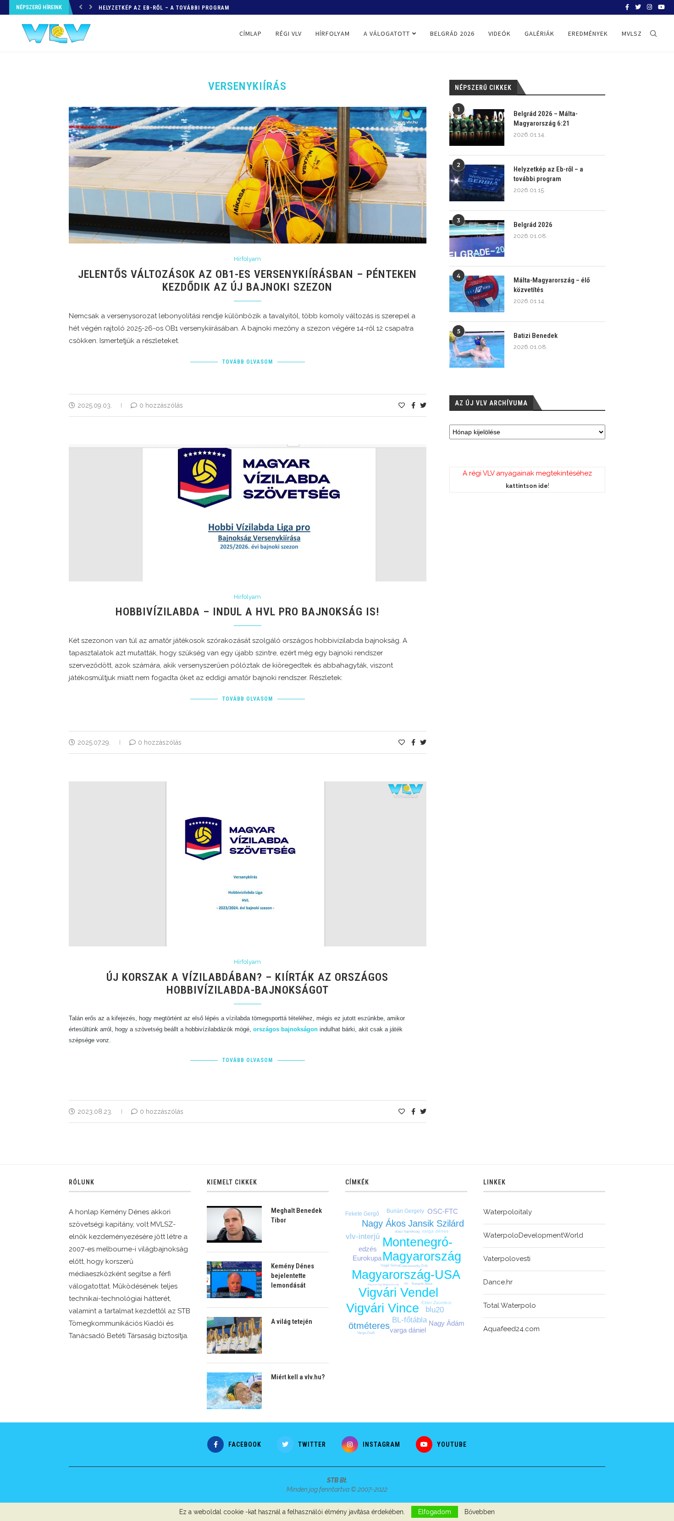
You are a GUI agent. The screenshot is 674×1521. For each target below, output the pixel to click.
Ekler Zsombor (436, 1302)
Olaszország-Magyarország (383, 1284)
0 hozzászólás (161, 405)
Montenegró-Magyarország (421, 1249)
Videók (499, 33)
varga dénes (435, 1230)
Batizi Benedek (536, 336)
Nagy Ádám (446, 1323)
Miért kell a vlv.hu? (298, 1377)
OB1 (406, 1283)
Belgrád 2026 (452, 33)
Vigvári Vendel (398, 1293)
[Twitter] (638, 7)
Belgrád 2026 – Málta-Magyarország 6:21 (546, 118)
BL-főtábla (409, 1320)
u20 (437, 1309)
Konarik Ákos (422, 1284)
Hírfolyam (332, 33)
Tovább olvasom (247, 362)
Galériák (539, 33)
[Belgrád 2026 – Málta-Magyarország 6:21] (476, 127)
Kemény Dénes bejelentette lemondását (292, 1275)
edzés (368, 1249)
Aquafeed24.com (511, 1329)
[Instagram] (649, 7)
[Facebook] (627, 7)
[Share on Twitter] (423, 405)
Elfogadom (434, 1511)
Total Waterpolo (509, 1305)
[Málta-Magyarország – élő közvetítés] (476, 294)
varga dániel (408, 1330)
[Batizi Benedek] (476, 349)
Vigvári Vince (382, 1308)
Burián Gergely (405, 1211)
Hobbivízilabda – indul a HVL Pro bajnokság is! (248, 611)
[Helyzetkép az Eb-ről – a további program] (476, 183)
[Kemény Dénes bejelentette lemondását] (234, 1279)
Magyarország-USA (406, 1275)
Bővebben (479, 1512)
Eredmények (588, 33)
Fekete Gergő (362, 1214)
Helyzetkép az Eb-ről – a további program (164, 8)
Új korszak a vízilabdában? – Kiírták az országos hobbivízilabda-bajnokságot (247, 983)
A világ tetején (291, 1321)
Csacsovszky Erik (413, 1266)
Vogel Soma (390, 1265)
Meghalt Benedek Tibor (296, 1215)
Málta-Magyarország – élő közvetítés (552, 285)
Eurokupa (367, 1258)
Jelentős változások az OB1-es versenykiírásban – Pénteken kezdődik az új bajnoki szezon (247, 280)
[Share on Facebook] (413, 405)
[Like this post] (401, 405)
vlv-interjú (363, 1236)
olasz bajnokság (407, 1231)
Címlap (250, 33)
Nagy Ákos (384, 1223)
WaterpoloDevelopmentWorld (533, 1235)
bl (428, 1309)
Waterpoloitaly (507, 1212)
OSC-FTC (442, 1211)
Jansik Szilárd (436, 1223)
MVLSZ (632, 33)
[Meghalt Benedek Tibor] (234, 1224)
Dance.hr (498, 1282)
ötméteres (369, 1326)
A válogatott (387, 33)
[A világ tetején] (234, 1335)
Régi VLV (289, 33)
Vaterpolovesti (506, 1259)
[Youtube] (661, 7)
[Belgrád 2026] (476, 238)
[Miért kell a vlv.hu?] (234, 1390)
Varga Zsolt (366, 1333)
